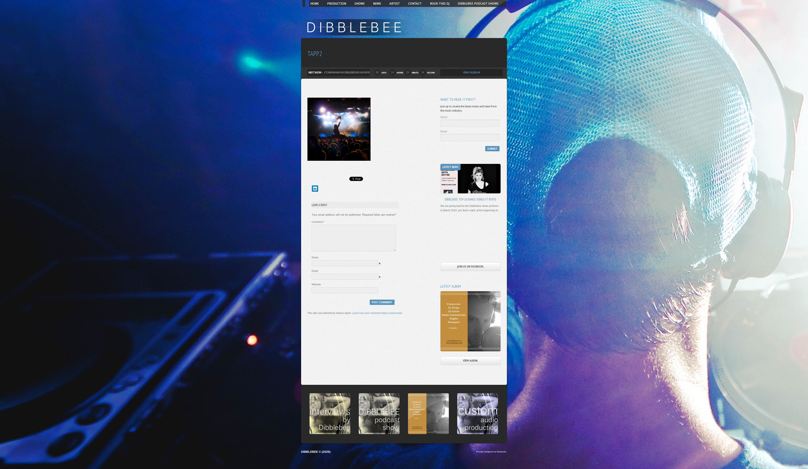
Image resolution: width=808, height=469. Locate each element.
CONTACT (415, 3)
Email (315, 271)
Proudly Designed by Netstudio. (491, 451)
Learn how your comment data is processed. (377, 313)
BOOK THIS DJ (439, 3)
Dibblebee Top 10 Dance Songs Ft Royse (470, 199)
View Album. (470, 360)
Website (316, 284)
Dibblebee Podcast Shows (478, 3)
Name (315, 257)
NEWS (377, 3)
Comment (318, 222)
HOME (314, 3)
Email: (444, 131)
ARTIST (394, 3)
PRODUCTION (336, 3)
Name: (444, 117)
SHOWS (360, 3)
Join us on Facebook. (470, 266)
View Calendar (471, 72)
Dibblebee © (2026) (316, 451)
